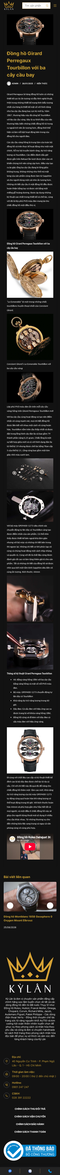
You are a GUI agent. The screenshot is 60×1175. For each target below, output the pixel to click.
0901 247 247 (20, 1087)
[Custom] (10, 1171)
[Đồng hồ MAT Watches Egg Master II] (32, 896)
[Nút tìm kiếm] (47, 5)
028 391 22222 (21, 1097)
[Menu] (55, 5)
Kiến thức (42, 83)
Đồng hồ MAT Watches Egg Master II (29, 916)
